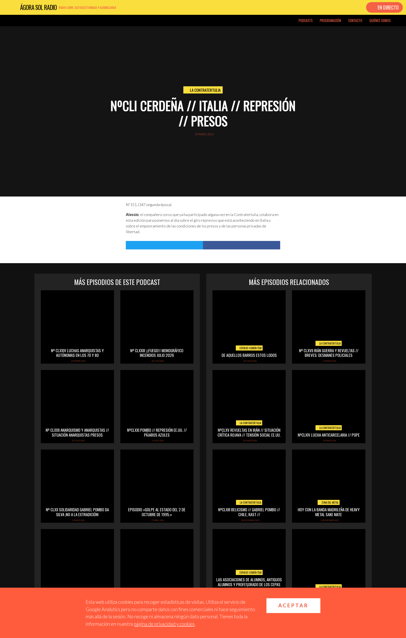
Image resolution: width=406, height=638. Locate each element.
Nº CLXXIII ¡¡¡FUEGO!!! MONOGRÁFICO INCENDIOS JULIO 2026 (156, 352)
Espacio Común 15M (250, 348)
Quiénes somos (380, 20)
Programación (330, 20)
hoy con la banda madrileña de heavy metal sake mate (329, 511)
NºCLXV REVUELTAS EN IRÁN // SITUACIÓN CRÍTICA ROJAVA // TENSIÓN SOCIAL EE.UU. (249, 432)
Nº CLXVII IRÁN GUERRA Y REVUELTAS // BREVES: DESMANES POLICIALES (328, 352)
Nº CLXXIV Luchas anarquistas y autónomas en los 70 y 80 (77, 352)
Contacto (355, 20)
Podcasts (306, 20)
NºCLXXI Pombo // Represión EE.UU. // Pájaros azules (157, 432)
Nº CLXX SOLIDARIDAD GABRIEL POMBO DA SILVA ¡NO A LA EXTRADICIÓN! (77, 511)
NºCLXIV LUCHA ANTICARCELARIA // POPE (329, 435)
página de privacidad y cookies (164, 624)
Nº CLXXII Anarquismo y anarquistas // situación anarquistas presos (77, 432)
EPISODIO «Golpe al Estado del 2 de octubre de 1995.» (156, 511)
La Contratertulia (205, 90)
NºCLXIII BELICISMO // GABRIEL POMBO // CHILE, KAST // (249, 511)
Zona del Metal (330, 502)
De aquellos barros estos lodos (249, 355)
